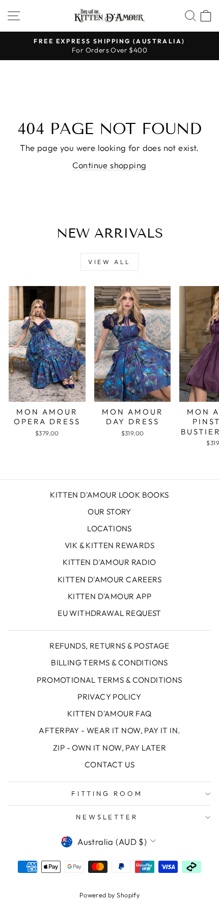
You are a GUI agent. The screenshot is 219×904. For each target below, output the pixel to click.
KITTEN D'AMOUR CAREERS (109, 579)
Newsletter (107, 817)
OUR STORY (109, 511)
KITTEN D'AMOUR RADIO (109, 562)
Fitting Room (107, 793)
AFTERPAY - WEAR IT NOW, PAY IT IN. (109, 730)
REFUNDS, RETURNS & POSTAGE (109, 646)
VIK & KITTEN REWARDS (109, 545)
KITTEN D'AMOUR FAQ (109, 713)
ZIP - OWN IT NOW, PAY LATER (109, 748)
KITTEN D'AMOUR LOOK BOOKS (109, 495)
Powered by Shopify (109, 895)
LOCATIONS (109, 528)
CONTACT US (109, 764)
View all (109, 262)
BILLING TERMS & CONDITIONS (109, 662)
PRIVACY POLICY (109, 697)
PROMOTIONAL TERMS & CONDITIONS (109, 680)
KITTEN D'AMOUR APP (109, 596)
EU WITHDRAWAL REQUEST (109, 613)
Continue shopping (109, 165)
